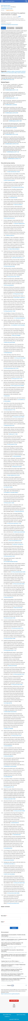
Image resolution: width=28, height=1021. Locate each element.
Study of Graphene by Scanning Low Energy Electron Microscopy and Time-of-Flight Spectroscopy (11, 970)
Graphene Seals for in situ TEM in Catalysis (10, 961)
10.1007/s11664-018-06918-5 (9, 180)
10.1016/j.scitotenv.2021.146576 (13, 276)
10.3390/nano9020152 (9, 235)
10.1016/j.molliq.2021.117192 (9, 409)
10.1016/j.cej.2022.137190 (12, 444)
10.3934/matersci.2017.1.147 (11, 98)
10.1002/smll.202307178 (8, 597)
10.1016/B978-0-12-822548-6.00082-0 (11, 492)
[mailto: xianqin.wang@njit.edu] (20, 16)
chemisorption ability (12, 72)
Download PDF (19, 28)
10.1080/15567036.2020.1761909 (13, 171)
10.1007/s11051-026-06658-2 (9, 874)
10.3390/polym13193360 (17, 466)
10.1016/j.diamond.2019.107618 (17, 187)
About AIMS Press (7, 1014)
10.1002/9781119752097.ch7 (17, 544)
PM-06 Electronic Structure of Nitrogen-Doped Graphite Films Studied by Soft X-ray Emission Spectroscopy (13, 979)
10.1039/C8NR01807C (8, 352)
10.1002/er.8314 (7, 395)
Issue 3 (9, 6)
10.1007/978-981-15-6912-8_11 (19, 297)
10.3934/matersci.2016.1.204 (15, 121)
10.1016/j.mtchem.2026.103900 (13, 893)
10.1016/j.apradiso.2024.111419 (10, 650)
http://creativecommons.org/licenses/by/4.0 (10, 993)
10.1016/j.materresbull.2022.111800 (14, 523)
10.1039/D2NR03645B (16, 456)
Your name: (4, 915)
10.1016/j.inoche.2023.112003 (9, 618)
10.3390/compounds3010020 (19, 532)
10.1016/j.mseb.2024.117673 (18, 674)
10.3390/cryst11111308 (12, 434)
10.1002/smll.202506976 (8, 756)
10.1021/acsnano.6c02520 (9, 860)
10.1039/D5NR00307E (8, 745)
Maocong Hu (3, 17)
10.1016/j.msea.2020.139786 (9, 266)
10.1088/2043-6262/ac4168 (9, 425)
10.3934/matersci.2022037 (11, 127)
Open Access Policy (21, 1014)
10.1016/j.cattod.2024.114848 (9, 638)
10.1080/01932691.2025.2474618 (10, 711)
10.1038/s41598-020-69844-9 (13, 249)
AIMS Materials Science (5, 5)
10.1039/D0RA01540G (13, 197)
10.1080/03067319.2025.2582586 (10, 766)
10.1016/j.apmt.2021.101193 (16, 378)
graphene (9, 71)
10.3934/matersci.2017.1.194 (11, 90)
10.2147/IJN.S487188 (8, 703)
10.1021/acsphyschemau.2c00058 (17, 385)
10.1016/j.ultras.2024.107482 (16, 684)
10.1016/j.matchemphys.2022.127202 (11, 368)
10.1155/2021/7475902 (8, 487)
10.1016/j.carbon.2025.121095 (9, 798)
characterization (18, 71)
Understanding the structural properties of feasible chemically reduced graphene (13, 935)
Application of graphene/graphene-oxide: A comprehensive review (14, 939)
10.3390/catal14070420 (12, 665)
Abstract (3, 28)
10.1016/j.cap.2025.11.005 (9, 787)
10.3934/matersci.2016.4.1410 (12, 143)
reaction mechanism (21, 72)
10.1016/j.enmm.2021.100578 (18, 416)
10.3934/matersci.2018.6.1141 (14, 158)
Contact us (7, 1016)
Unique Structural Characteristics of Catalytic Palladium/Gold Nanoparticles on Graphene (13, 965)
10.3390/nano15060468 (8, 728)
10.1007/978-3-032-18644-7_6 (9, 863)
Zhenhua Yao (9, 17)
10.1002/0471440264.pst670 (18, 223)
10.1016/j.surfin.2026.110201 (19, 882)
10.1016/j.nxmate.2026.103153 (13, 903)
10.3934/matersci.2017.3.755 (6, 8)
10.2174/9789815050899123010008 (10, 561)
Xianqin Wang (15, 17)
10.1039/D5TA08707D (14, 822)
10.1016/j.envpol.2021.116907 (9, 311)
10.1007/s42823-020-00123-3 (9, 218)
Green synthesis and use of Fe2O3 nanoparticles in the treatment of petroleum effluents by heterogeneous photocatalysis (12, 944)
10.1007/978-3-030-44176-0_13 (17, 257)
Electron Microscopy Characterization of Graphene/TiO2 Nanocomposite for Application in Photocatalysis (12, 974)
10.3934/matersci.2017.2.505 (11, 134)
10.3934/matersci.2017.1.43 (12, 152)
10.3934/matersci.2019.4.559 (11, 112)
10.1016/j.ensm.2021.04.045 (19, 358)
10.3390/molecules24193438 (9, 342)
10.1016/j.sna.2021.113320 (9, 502)
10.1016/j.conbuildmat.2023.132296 (18, 571)
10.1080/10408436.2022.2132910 (13, 475)
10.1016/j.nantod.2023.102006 (18, 583)
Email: (3, 921)
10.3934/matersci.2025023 (11, 104)
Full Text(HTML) (10, 28)
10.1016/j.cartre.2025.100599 (19, 810)
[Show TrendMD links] (26, 985)
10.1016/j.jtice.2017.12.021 (18, 293)
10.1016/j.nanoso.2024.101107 (17, 628)
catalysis (13, 71)
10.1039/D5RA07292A (16, 834)
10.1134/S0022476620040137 (19, 318)
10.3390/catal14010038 (17, 607)
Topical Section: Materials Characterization (9, 24)
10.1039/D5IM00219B (8, 776)
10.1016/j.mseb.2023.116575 (9, 556)
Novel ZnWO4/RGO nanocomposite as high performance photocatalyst (12, 950)
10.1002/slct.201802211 (18, 204)
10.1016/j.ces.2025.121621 (16, 735)
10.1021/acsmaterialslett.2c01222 (14, 540)
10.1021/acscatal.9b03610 (9, 285)
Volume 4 (5, 6)
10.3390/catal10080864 (15, 335)
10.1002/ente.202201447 (19, 511)
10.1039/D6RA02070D (8, 848)
